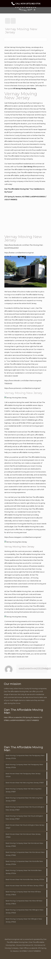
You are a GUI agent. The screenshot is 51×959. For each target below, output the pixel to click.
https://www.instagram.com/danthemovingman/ (22, 537)
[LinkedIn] (24, 955)
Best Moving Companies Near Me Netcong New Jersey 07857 (24, 799)
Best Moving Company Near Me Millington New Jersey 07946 (24, 920)
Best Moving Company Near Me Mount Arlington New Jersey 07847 (24, 817)
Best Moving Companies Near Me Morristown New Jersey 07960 (25, 853)
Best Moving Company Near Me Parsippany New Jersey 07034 (24, 766)
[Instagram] (30, 955)
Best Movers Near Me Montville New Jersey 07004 (25, 879)
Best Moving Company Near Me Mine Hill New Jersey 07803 (23, 893)
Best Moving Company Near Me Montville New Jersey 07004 (24, 871)
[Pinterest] (27, 955)
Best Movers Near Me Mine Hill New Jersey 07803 (25, 885)
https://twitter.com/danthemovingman (19, 253)
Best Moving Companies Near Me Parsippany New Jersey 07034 (25, 756)
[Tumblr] (33, 955)
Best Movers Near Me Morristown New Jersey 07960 (23, 835)
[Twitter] (20, 955)
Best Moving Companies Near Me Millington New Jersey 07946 (24, 911)
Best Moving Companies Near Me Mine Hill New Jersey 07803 (24, 902)
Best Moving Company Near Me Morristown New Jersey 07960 (24, 844)
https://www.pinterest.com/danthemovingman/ (22, 388)
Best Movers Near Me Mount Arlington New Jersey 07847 (25, 826)
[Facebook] (17, 955)
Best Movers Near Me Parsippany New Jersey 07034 (23, 775)
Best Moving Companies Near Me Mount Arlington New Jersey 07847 (25, 808)
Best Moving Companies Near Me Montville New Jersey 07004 (24, 862)
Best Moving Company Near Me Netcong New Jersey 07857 (23, 790)
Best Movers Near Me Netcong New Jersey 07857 (25, 783)
